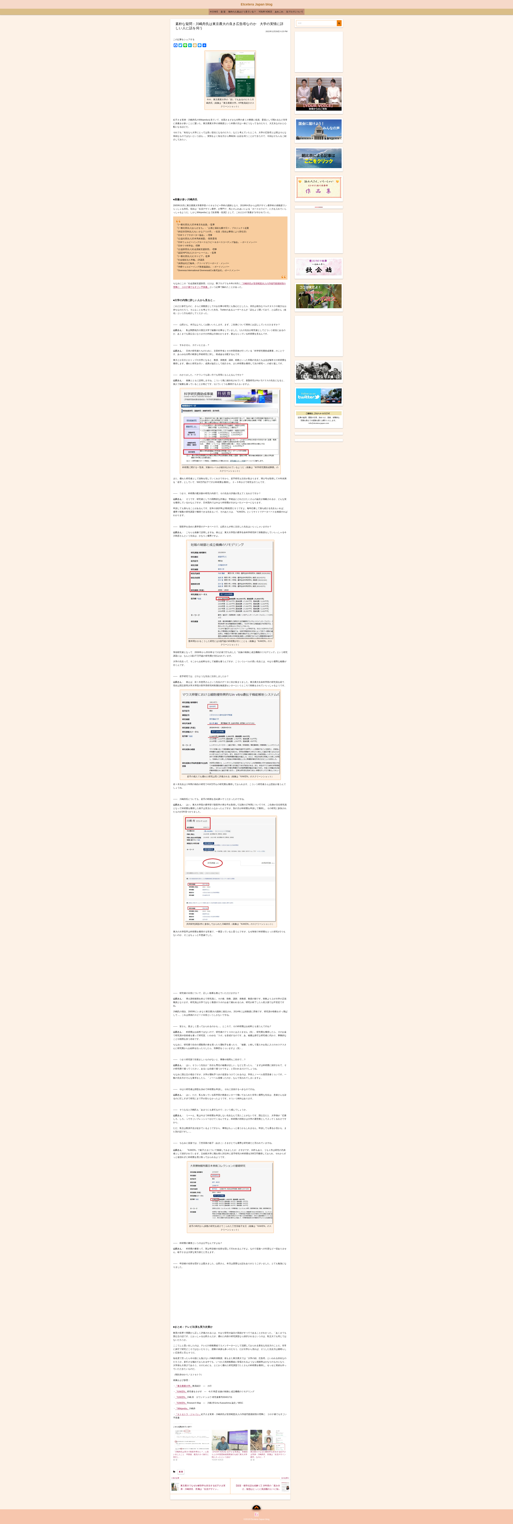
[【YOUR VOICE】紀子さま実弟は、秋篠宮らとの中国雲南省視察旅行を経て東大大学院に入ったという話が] (230, 1440)
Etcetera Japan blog (256, 4)
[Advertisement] (230, 166)
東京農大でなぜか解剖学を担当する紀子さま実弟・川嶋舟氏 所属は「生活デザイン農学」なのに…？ (268, 1454)
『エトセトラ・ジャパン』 (188, 1414)
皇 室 (223, 12)
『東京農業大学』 (183, 1386)
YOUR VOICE (265, 12)
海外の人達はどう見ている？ (242, 12)
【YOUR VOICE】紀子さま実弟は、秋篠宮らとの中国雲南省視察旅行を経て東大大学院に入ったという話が (230, 1454)
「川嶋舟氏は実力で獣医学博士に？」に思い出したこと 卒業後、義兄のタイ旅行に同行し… (191, 1454)
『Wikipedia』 (182, 1408)
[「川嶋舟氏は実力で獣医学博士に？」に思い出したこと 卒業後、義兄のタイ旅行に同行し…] (191, 1440)
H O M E (214, 12)
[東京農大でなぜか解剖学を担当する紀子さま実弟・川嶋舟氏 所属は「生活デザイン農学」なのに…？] (268, 1440)
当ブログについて (294, 12)
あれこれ (279, 12)
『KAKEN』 (181, 1391)
